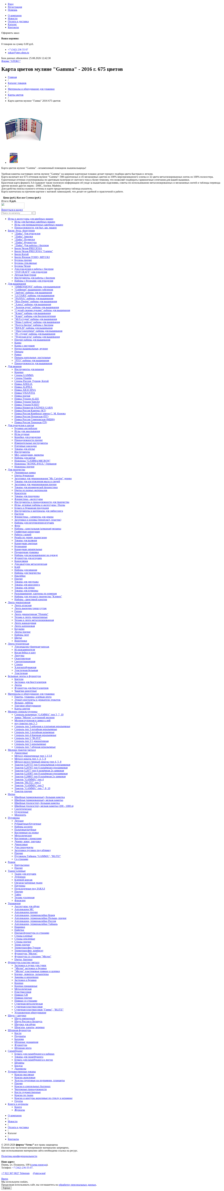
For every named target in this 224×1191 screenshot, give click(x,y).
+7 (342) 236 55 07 (18, 49)
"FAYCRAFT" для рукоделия (30, 271)
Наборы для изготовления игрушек (34, 522)
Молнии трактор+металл (22, 750)
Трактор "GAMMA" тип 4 (29, 779)
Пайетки (19, 930)
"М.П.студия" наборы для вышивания (35, 319)
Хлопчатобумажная (25, 667)
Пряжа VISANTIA (24, 392)
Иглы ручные (22, 434)
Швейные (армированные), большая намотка (39, 797)
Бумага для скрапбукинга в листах (33, 1059)
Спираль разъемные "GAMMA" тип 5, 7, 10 (38, 714)
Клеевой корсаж (23, 879)
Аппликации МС (24, 909)
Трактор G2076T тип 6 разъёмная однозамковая (41, 767)
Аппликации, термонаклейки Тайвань (36, 924)
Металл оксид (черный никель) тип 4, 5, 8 (37, 761)
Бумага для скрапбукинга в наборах (34, 1053)
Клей (17, 567)
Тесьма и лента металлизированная (34, 620)
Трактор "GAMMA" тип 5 (29, 785)
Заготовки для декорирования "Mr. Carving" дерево (43, 478)
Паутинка (19, 885)
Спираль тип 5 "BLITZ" (27, 738)
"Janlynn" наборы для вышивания (33, 292)
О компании (15, 15)
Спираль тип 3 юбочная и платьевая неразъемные (42, 726)
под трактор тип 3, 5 (25, 723)
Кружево (19, 629)
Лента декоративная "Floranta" (31, 614)
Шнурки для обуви (25, 1024)
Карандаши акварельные (28, 549)
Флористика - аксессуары (28, 499)
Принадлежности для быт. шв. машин (35, 227)
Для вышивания (17, 283)
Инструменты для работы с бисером (34, 277)
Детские (19, 820)
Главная (12, 77)
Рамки (17, 354)
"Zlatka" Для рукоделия (27, 233)
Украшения (14, 903)
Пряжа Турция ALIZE (26, 398)
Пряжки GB (21, 994)
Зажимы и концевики (26, 977)
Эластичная (21, 673)
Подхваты (20, 1036)
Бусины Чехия (22, 266)
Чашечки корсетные (25, 691)
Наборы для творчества (27, 572)
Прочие (18, 853)
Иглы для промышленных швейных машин (38, 224)
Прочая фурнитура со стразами (31, 932)
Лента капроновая (24, 626)
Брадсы (18, 1065)
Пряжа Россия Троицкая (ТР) (30, 422)
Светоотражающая (24, 661)
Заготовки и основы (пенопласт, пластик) (37, 519)
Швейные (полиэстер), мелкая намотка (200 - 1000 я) (43, 806)
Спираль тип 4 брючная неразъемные (35, 735)
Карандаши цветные (25, 543)
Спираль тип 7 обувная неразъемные (35, 747)
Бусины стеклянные (25, 263)
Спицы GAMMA (24, 375)
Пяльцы (18, 351)
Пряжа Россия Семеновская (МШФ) (34, 419)
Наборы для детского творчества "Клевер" (38, 596)
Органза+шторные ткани (28, 882)
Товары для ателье (24, 449)
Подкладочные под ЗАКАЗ (29, 888)
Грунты (18, 1101)
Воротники (20, 640)
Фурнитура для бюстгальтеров (31, 688)
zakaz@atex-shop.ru (18, 52)
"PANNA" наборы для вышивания (33, 298)
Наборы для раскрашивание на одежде (36, 555)
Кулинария (20, 546)
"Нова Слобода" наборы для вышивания (37, 322)
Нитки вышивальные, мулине (31, 348)
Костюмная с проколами (28, 838)
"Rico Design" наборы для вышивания (35, 301)
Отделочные (21, 812)
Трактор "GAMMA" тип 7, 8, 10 (32, 788)
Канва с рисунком (24, 345)
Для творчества (16, 469)
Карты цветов (15, 94)
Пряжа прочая (22, 395)
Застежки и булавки (25, 980)
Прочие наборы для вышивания (32, 339)
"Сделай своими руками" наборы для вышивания (42, 310)
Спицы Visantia (22, 378)
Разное (11, 862)
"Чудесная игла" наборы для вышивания (37, 336)
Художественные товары (22, 1071)
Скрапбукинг (15, 1051)
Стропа (18, 664)
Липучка (19, 655)
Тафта (17, 894)
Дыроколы (20, 1068)
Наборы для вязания (25, 570)
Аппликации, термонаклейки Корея (34, 915)
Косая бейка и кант (25, 652)
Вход (10, 4)
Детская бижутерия (25, 274)
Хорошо (6, 1188)
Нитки (11, 794)
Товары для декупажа (26, 581)
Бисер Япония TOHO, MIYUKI (32, 257)
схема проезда (39, 1164)
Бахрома (19, 1039)
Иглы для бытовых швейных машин (34, 221)
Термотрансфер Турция (27, 947)
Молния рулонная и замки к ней (32, 720)
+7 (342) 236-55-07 (22, 1167)
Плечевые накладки (25, 446)
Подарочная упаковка (26, 552)
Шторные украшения (26, 1042)
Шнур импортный (24, 1018)
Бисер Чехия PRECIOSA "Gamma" (33, 251)
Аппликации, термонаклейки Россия (35, 921)
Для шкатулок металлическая (30, 564)
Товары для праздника (27, 496)
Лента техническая (18, 643)
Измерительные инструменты (31, 443)
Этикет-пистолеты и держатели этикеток (37, 699)
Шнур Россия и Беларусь (28, 1021)
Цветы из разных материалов (30, 490)
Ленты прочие (22, 632)
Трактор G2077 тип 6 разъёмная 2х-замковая (39, 770)
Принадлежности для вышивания (33, 363)
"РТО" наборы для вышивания (31, 360)
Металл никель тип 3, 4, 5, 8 (30, 758)
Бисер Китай (21, 254)
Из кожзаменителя (24, 649)
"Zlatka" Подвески (24, 239)
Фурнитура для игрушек (28, 558)
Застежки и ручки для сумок (30, 965)
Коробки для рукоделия (27, 437)
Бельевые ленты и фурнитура (24, 676)
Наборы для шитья (24, 457)
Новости (13, 18)
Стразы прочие (22, 941)
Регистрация (15, 7)
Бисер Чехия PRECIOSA (28, 248)
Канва (17, 342)
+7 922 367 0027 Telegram (15, 1173)
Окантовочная (22, 658)
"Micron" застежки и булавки (30, 968)
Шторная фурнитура (19, 1030)
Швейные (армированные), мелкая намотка (38, 800)
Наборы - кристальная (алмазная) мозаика (37, 528)
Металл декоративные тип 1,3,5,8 (33, 755)
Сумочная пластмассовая (28, 1006)
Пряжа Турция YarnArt (27, 401)
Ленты (18, 685)
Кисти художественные (27, 1092)
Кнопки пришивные (25, 986)
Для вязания (14, 366)
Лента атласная (22, 605)
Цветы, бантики (23, 959)
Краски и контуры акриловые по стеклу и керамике (43, 1098)
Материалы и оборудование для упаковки (31, 89)
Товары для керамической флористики (36, 487)
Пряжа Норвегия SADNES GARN (33, 407)
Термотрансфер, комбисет (28, 950)
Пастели (19, 513)
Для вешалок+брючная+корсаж (31, 646)
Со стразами (21, 859)
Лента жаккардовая (25, 623)
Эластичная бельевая (26, 670)
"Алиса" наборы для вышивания (32, 304)
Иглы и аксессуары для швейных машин (30, 218)
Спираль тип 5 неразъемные (30, 744)
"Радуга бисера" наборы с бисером (33, 325)
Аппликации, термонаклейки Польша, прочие (40, 918)
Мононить (20, 814)
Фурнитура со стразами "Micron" (32, 956)
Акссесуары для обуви (27, 906)
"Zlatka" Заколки (23, 236)
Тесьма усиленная (24, 897)
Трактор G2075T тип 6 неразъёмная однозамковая (42, 764)
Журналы (19, 1110)
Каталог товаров (17, 83)
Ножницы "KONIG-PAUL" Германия (35, 463)
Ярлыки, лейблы (23, 702)
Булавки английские (25, 428)
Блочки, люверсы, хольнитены (31, 974)
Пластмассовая (22, 992)
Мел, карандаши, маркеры (29, 454)
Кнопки (18, 983)
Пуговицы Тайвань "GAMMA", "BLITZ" (37, 856)
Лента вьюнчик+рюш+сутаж (30, 608)
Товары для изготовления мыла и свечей (37, 481)
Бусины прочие (23, 260)
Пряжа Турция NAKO (26, 404)
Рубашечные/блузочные (27, 823)
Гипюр (18, 611)
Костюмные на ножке (26, 832)
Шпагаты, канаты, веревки (29, 1027)
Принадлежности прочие (28, 440)
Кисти (17, 1033)
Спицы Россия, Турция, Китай (31, 381)
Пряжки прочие (23, 997)
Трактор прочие (23, 791)
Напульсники (22, 865)
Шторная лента (22, 1048)
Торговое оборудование (27, 705)
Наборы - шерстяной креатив (30, 599)
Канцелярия (21, 561)
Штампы (19, 1062)
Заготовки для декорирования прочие (35, 484)
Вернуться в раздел (12, 209)
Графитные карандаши (27, 531)
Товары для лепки (24, 587)
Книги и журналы (18, 1104)
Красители (20, 493)
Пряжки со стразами (25, 1000)
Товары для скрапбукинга (28, 1056)
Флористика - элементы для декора (33, 516)
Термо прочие (22, 944)
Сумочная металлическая (28, 1003)
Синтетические (23, 809)
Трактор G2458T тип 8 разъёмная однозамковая (41, 773)
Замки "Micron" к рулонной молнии (34, 717)
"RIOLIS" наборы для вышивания (33, 328)
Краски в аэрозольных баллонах (32, 1086)
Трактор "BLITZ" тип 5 (27, 782)
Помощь (12, 10)
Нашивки (19, 927)
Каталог (12, 24)
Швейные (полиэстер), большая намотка (37, 803)
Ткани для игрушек (25, 873)
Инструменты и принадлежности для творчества (41, 502)
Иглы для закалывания (27, 431)
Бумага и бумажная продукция (31, 508)
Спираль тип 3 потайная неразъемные (35, 729)
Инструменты (22, 451)
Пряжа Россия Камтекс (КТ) (30, 410)
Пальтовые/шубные (25, 829)
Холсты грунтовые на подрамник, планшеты (39, 1080)
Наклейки (20, 575)
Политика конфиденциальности (19, 1156)
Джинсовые (21, 752)
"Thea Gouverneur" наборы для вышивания (38, 331)
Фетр (17, 525)
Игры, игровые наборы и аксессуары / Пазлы (39, 505)
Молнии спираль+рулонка (22, 711)
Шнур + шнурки (17, 1015)
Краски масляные (24, 1074)
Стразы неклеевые (24, 938)
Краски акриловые (24, 1077)
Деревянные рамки (25, 472)
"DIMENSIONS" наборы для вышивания (37, 286)
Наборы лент (21, 634)
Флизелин (20, 900)
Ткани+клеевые (17, 871)
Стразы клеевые (23, 935)
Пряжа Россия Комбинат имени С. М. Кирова (40, 413)
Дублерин (20, 876)
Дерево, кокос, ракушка (27, 841)
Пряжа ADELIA (23, 384)
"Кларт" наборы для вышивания (32, 313)
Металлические (23, 835)
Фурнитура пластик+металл (23, 962)
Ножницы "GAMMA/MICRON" (32, 460)
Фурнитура (20, 1045)
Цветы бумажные (24, 475)
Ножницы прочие (24, 466)
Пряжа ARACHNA (25, 390)
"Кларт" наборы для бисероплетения (35, 316)
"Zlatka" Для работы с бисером (31, 245)
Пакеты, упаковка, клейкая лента (32, 696)
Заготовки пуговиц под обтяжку (32, 850)
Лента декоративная (19, 602)
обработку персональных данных (77, 1184)
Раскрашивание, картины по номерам (35, 593)
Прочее (18, 578)
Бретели (18, 679)
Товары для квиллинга (27, 584)
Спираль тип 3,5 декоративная (31, 741)
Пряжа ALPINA (23, 387)
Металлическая (22, 989)
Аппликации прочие (26, 912)
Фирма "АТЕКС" (11, 61)
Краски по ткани (23, 1095)
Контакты (13, 27)
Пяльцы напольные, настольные (32, 357)
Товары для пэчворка (26, 590)
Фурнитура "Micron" (26, 953)
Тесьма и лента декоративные (31, 617)
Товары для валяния (25, 540)
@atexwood (39, 1173)
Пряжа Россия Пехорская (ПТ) (31, 416)
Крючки (18, 372)
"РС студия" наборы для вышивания (34, 333)
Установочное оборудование (30, 1012)
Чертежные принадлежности (30, 1089)
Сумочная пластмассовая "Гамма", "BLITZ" (39, 1009)
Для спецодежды (23, 847)
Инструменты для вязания (29, 369)
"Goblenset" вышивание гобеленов (33, 289)
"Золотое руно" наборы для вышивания (36, 307)
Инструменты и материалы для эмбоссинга (38, 511)
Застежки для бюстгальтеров (30, 682)
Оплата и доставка (18, 21)
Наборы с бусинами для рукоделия (33, 280)
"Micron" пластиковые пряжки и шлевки (37, 971)
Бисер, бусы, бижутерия (21, 230)
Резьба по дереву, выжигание (30, 537)
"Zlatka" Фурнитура (25, 242)
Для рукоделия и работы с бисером (33, 269)
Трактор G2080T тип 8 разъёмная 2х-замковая (40, 776)
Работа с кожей (22, 534)
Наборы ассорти (23, 826)
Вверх (4, 1178)
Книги (18, 1107)
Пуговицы (14, 817)
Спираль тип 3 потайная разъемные (34, 732)
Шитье (18, 637)
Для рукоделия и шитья (21, 425)
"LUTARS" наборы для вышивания (34, 295)
